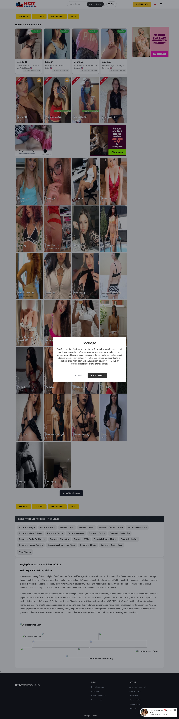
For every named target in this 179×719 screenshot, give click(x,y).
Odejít (79, 375)
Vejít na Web (98, 375)
